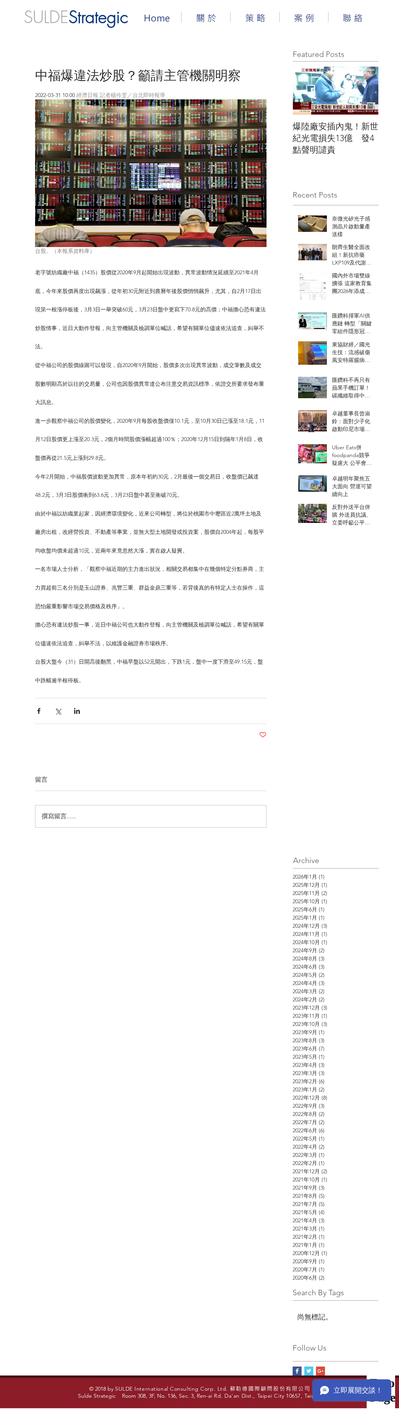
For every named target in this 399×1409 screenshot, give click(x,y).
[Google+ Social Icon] (320, 1371)
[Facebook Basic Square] (297, 1371)
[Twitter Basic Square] (308, 1371)
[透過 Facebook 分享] (38, 711)
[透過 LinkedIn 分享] (77, 711)
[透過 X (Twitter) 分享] (58, 711)
